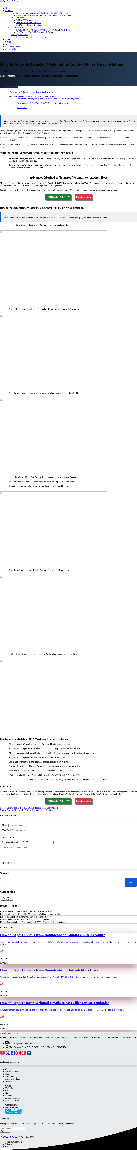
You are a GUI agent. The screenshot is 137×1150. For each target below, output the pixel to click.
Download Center (12, 47)
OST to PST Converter (26, 20)
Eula (7, 1074)
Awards (8, 1081)
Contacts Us (10, 49)
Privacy (8, 1144)
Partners (8, 1095)
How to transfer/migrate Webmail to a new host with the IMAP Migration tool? (50, 99)
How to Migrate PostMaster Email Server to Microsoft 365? (25, 917)
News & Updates (12, 1079)
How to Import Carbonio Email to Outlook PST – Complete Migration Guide (32, 922)
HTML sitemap (11, 1107)
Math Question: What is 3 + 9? (15, 842)
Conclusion (22, 107)
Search (131, 882)
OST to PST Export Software (28, 22)
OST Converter (17, 18)
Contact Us (10, 1091)
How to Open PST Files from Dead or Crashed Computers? (25, 919)
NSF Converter (17, 27)
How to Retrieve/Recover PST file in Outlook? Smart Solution (26, 810)
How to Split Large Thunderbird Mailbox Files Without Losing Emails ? (30, 914)
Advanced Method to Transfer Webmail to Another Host (32, 96)
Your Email (7, 830)
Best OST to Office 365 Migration (30, 25)
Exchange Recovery (19, 34)
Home (8, 8)
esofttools (13, 71)
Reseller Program (12, 1100)
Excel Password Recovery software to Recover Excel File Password (39, 13)
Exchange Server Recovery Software (31, 37)
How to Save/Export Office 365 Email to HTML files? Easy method (29, 808)
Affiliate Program (12, 1098)
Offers (8, 42)
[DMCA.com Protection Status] (13, 1113)
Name (4, 825)
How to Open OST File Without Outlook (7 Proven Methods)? (26, 911)
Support (8, 39)
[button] (9, 87)
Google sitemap (12, 1105)
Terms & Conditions (13, 1142)
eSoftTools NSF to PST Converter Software (34, 32)
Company (9, 1069)
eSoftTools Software (8, 1137)
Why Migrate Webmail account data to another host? (31, 92)
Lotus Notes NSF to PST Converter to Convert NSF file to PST (43, 30)
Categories (4, 897)
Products (9, 10)
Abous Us (9, 44)
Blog (7, 1093)
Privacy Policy (11, 1071)
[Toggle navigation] (1, 4)
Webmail (38, 71)
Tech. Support (11, 1088)
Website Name (8, 837)
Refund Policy (11, 1076)
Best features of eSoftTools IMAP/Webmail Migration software (44, 103)
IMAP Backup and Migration (70, 183)
